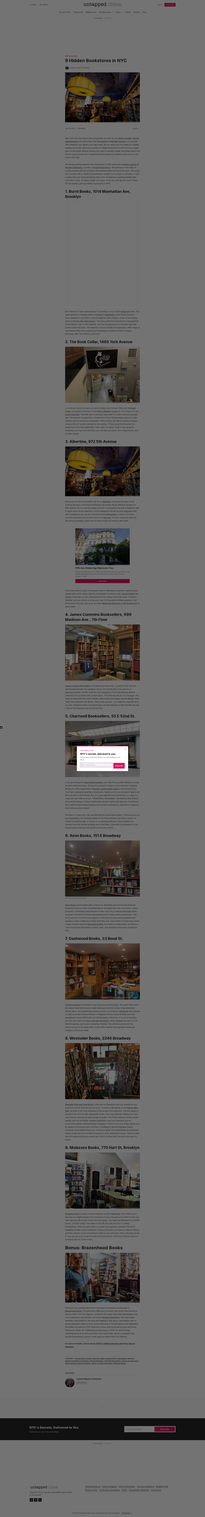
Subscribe (119, 766)
